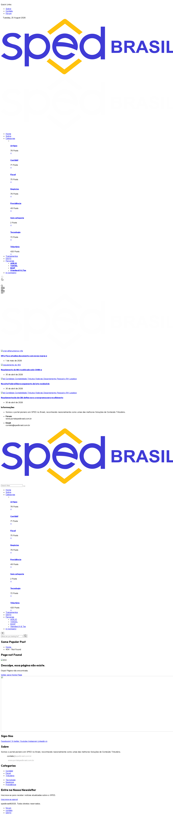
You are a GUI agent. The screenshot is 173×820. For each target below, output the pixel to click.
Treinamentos (12, 256)
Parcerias (10, 261)
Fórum (9, 13)
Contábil (14, 160)
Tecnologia (15, 232)
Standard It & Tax (18, 270)
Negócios (14, 189)
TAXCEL (14, 265)
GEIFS (8, 258)
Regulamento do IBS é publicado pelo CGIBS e (21, 369)
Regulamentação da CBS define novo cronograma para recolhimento (32, 397)
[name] (12, 351)
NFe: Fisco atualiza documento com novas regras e (24, 356)
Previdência (15, 203)
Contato (9, 11)
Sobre (8, 9)
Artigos (13, 145)
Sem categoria (17, 218)
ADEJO (13, 263)
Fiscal (13, 174)
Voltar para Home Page (11, 675)
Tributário (15, 246)
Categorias (10, 138)
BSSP (12, 268)
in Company (11, 272)
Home (8, 134)
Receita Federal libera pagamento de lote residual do (25, 384)
